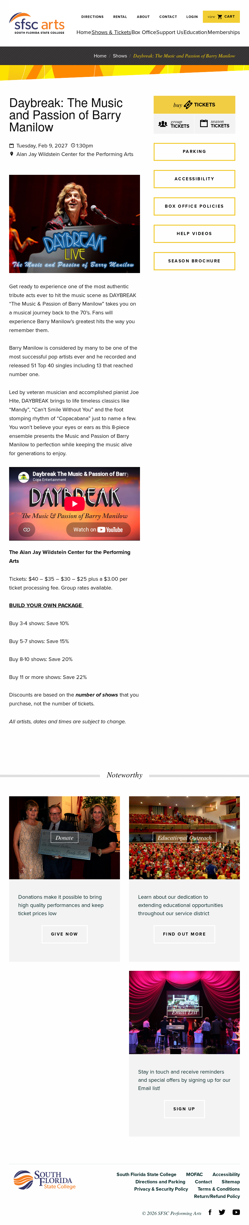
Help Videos (194, 233)
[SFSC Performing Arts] (36, 23)
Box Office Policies (194, 206)
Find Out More (184, 934)
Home (100, 56)
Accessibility (195, 179)
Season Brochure (194, 261)
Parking (194, 151)
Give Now (64, 934)
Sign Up (184, 1109)
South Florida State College (44, 1180)
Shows (120, 56)
